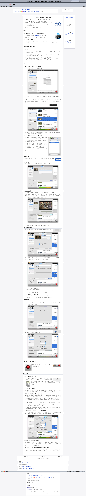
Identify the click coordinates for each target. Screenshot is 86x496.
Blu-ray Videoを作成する (70, 17)
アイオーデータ (33, 42)
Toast (26, 35)
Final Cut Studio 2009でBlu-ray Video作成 (69, 42)
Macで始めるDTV (23, 9)
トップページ (16, 9)
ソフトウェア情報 (36, 11)
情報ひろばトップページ (26, 11)
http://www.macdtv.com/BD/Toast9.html (33, 484)
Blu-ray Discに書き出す (26, 462)
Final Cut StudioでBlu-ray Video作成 (28, 468)
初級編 (28, 9)
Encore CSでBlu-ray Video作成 (27, 466)
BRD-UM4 (39, 42)
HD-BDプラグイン (38, 35)
